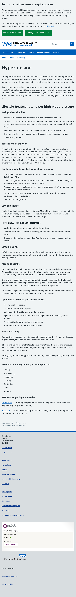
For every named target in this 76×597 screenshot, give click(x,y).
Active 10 (6, 410)
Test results (6, 501)
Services (31, 52)
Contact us (5, 484)
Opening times (7, 492)
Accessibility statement (10, 576)
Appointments (8, 52)
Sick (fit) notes (7, 496)
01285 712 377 (7, 452)
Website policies (7, 584)
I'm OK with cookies (12, 33)
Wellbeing (5, 510)
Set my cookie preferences (38, 33)
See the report (10, 545)
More (56, 52)
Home (4, 58)
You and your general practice (13, 515)
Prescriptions (21, 52)
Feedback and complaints (11, 506)
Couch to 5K (7, 403)
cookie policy (50, 26)
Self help (22, 58)
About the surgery (44, 52)
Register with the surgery (11, 479)
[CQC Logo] (9, 528)
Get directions (7, 448)
